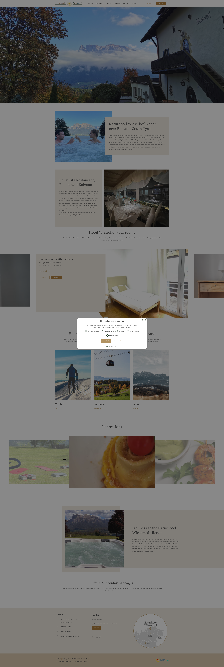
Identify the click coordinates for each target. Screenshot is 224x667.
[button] (112, 346)
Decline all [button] (117, 341)
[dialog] (112, 333)
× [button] (145, 320)
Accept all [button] (106, 341)
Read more (127, 327)
